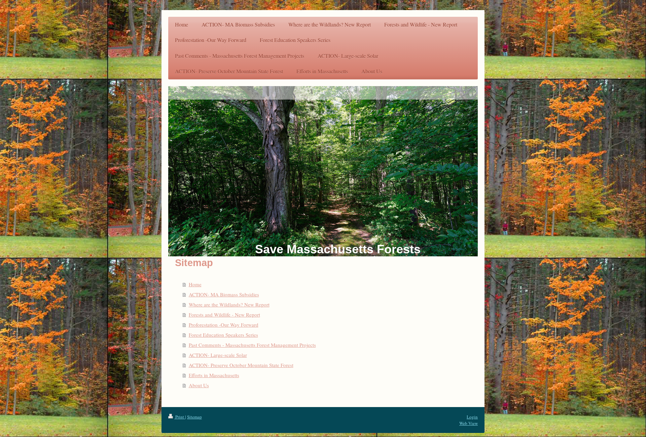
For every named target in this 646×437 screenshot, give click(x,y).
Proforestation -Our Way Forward (223, 324)
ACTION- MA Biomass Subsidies (224, 294)
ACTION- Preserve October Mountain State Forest (241, 365)
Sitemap (194, 417)
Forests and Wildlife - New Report (224, 314)
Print (179, 417)
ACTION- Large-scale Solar (218, 355)
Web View (468, 423)
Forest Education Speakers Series (223, 334)
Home (195, 284)
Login (472, 417)
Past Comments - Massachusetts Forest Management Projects (252, 344)
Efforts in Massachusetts (214, 375)
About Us (199, 385)
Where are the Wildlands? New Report (229, 304)
